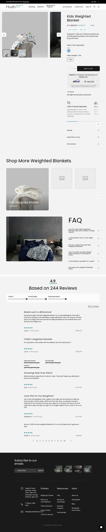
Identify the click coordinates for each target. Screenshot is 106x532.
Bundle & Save (19, 6)
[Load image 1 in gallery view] (6, 53)
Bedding (32, 7)
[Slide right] (59, 35)
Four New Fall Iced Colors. (17, 1)
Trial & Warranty (46, 506)
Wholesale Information (76, 509)
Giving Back (76, 500)
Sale (87, 7)
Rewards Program (60, 507)
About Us (75, 495)
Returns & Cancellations (46, 501)
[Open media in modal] (25, 35)
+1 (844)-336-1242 (30, 504)
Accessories (67, 7)
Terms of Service (47, 514)
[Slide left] (4, 35)
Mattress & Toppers (50, 6)
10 (64, 441)
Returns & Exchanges (61, 501)
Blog (73, 504)
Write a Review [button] (93, 306)
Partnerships (61, 512)
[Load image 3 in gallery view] (22, 53)
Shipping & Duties (47, 495)
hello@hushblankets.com (34, 512)
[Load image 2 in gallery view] (14, 53)
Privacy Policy (45, 510)
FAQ (58, 495)
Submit (40, 471)
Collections (79, 7)
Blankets (40, 7)
